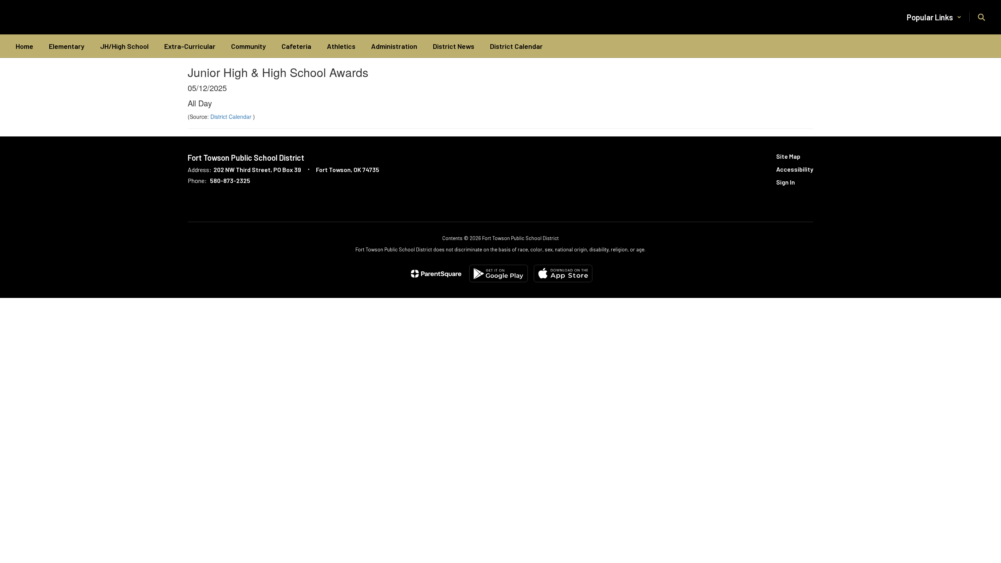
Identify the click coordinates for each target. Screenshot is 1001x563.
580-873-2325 (230, 180)
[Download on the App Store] (563, 273)
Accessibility (794, 169)
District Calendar (231, 116)
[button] (934, 17)
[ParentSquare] (436, 274)
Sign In (785, 182)
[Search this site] (981, 17)
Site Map (788, 156)
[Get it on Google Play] (498, 273)
